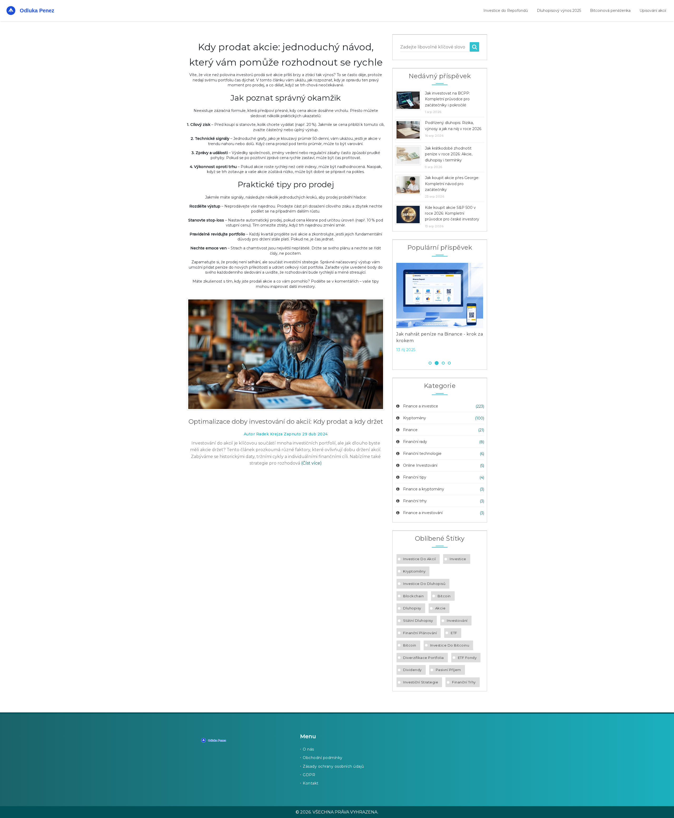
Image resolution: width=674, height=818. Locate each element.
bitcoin (409, 645)
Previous (388, 309)
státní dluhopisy (418, 620)
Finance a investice (420, 406)
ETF (454, 633)
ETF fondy (467, 658)
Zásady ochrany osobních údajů (333, 766)
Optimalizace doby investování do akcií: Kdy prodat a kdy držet (286, 421)
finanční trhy (464, 682)
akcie (440, 608)
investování (457, 620)
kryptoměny (414, 571)
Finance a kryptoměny (423, 489)
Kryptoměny (414, 418)
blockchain (413, 596)
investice (458, 559)
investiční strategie (420, 682)
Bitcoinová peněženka (610, 10)
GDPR (309, 774)
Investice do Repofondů (505, 10)
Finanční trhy (415, 501)
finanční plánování (420, 633)
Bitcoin (444, 596)
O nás (308, 749)
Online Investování (420, 465)
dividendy (412, 670)
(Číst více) (311, 463)
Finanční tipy (414, 477)
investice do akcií (419, 559)
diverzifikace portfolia (423, 658)
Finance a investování (423, 512)
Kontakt (311, 783)
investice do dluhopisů (424, 584)
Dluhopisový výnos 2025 (559, 10)
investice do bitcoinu (449, 645)
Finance (410, 429)
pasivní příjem (448, 670)
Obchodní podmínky (323, 757)
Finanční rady (415, 441)
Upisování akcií (653, 10)
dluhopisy (412, 608)
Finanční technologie (422, 453)
